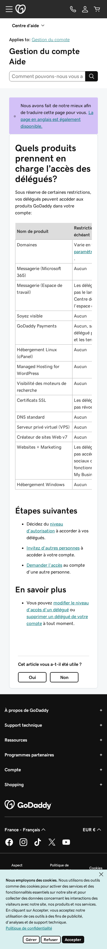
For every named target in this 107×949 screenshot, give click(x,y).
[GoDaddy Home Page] (28, 805)
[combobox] (47, 76)
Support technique (23, 725)
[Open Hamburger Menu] (7, 9)
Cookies (95, 868)
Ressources (16, 740)
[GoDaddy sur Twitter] (51, 845)
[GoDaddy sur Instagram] (23, 845)
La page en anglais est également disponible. (57, 119)
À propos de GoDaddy (27, 710)
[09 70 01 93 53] (73, 9)
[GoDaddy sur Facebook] (9, 845)
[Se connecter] (85, 9)
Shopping (14, 784)
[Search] (91, 76)
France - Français (22, 829)
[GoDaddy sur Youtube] (66, 845)
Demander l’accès (44, 565)
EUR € (89, 829)
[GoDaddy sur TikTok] (37, 845)
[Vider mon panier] (97, 9)
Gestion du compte (51, 39)
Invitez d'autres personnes (53, 548)
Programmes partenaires (29, 754)
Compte (13, 769)
